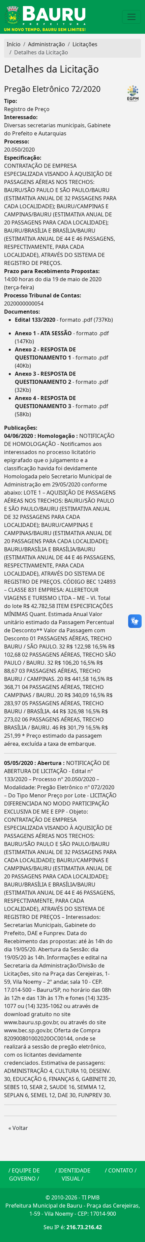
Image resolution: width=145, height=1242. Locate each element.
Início (14, 44)
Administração (46, 44)
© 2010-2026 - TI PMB (72, 1197)
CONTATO (120, 1170)
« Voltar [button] (18, 1128)
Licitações (84, 44)
